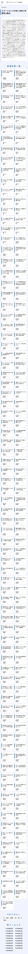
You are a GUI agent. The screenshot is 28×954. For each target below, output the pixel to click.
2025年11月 (10, 936)
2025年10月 (19, 936)
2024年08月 (19, 945)
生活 (15, 918)
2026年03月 (10, 931)
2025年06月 (19, 940)
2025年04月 (19, 943)
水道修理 (11, 918)
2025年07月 (10, 940)
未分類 (7, 918)
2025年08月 (19, 938)
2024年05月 (10, 950)
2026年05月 (19, 928)
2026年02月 (19, 931)
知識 (19, 918)
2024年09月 (10, 945)
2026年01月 (10, 933)
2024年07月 (10, 948)
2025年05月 (10, 943)
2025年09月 (10, 938)
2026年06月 (10, 928)
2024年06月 (19, 948)
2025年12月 (19, 933)
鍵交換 (5, 920)
